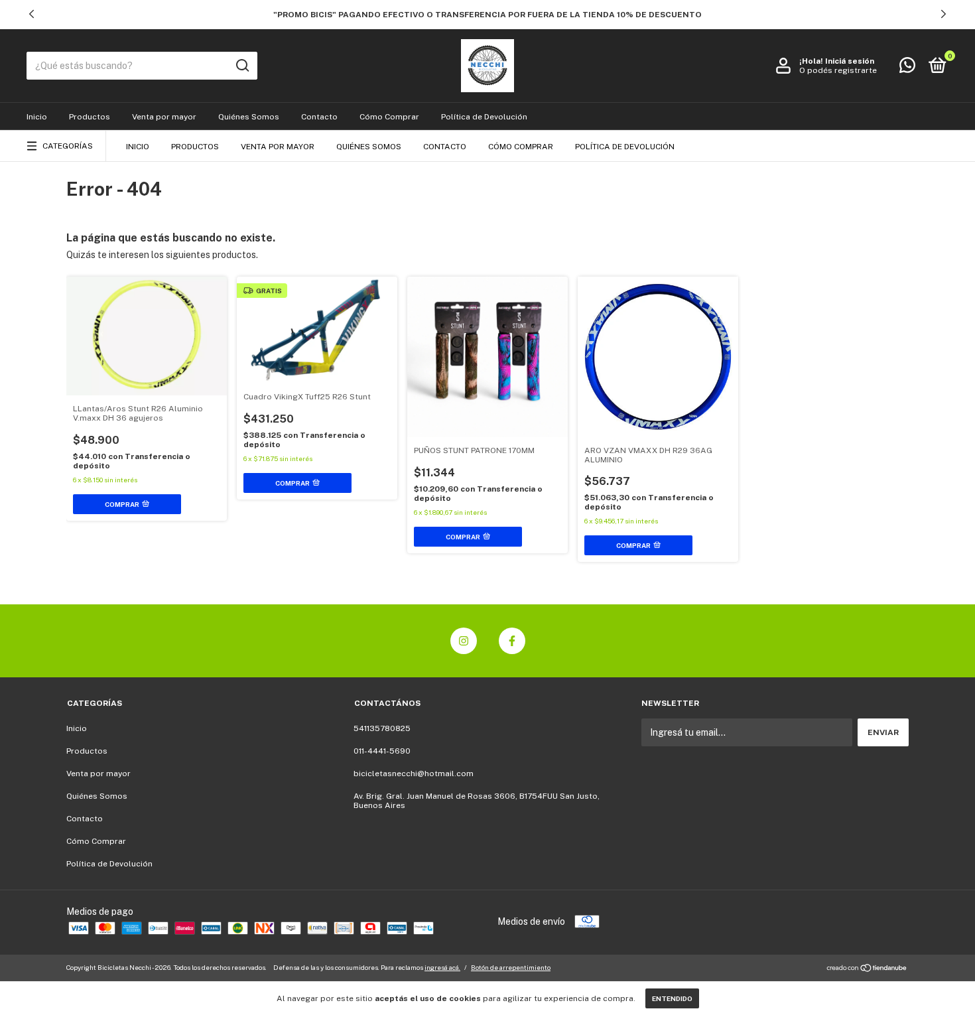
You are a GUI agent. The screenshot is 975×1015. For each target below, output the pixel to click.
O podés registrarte (838, 70)
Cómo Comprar (389, 116)
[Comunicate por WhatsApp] (907, 68)
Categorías (67, 146)
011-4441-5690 (382, 751)
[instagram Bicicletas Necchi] (463, 641)
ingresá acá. (442, 967)
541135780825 (382, 728)
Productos (89, 116)
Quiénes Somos (248, 116)
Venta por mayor (164, 116)
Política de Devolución (484, 116)
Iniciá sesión (849, 61)
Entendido (672, 998)
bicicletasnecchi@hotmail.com (414, 773)
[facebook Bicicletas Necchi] (512, 641)
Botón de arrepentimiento (511, 967)
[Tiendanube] (867, 969)
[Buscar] (242, 66)
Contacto (319, 116)
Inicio (37, 116)
